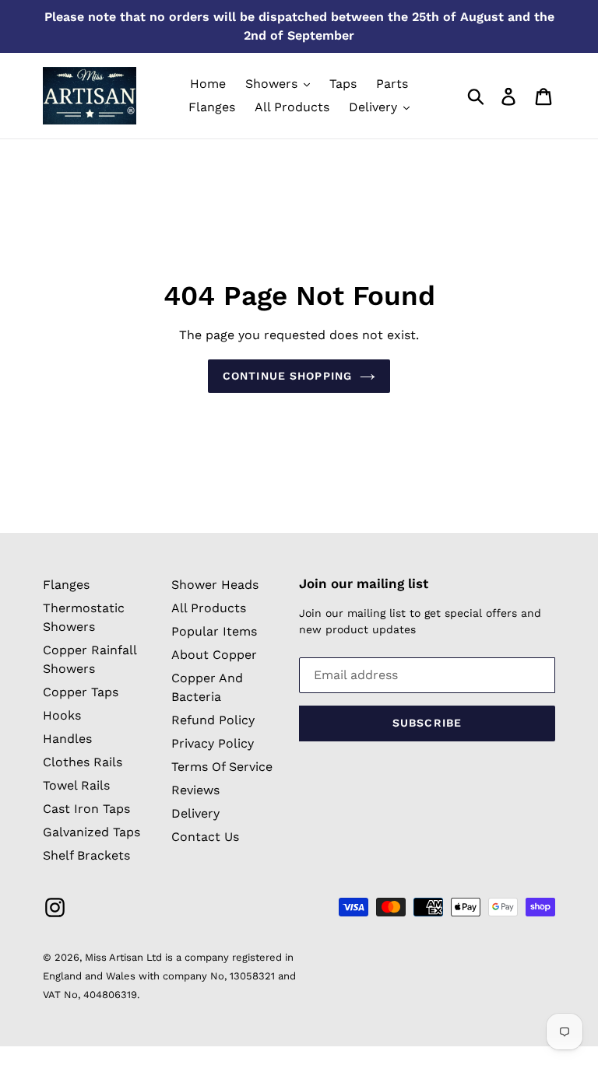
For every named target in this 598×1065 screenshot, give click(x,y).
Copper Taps (80, 692)
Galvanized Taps (91, 832)
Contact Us (205, 836)
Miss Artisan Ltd (123, 957)
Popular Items (214, 631)
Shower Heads (215, 584)
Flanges (66, 584)
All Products (208, 608)
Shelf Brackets (86, 855)
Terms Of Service (222, 766)
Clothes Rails (82, 762)
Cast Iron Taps (86, 808)
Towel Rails (76, 785)
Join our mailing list (363, 583)
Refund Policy (213, 720)
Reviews (195, 790)
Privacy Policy (212, 743)
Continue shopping (287, 376)
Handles (67, 738)
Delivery (195, 813)
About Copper (214, 654)
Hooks (62, 715)
